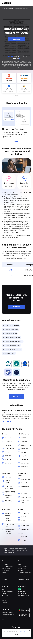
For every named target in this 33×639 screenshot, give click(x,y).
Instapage (4, 602)
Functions (4, 579)
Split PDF (23, 452)
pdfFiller (4, 594)
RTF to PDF (8, 463)
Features (4, 577)
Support (20, 575)
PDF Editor (5, 564)
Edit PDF (23, 438)
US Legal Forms (6, 596)
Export (22, 533)
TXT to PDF (8, 441)
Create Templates (26, 497)
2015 (10, 270)
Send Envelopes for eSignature (9, 487)
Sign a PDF (8, 477)
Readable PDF (25, 526)
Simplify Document (8, 519)
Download (24, 536)
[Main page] (6, 3)
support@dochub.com (7, 612)
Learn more (16, 396)
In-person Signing (10, 491)
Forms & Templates (7, 566)
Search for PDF (25, 529)
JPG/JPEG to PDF (9, 449)
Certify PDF (24, 517)
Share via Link (25, 483)
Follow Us (6, 620)
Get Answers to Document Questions (9, 531)
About (19, 564)
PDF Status (24, 493)
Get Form (16, 39)
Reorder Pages (25, 463)
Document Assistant (8, 514)
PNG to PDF (8, 445)
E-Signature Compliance (24, 572)
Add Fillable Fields (26, 445)
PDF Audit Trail (25, 513)
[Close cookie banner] (29, 630)
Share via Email (25, 486)
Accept (16, 634)
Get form (16, 307)
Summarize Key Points (9, 525)
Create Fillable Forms (25, 501)
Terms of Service (22, 566)
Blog (3, 589)
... (21, 631)
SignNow (4, 598)
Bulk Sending (8, 501)
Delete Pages (24, 466)
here (14, 552)
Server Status (5, 570)
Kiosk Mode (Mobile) (8, 496)
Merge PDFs (24, 456)
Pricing (4, 572)
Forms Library (6, 575)
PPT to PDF (8, 452)
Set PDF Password (23, 521)
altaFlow (4, 600)
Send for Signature (7, 481)
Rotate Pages (25, 459)
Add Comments (25, 479)
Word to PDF (8, 438)
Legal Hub (20, 570)
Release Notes (22, 577)
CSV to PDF (8, 456)
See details (16, 58)
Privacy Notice (22, 568)
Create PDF (24, 441)
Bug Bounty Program (24, 579)
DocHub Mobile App (7, 591)
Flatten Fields (24, 449)
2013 (10, 275)
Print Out (23, 540)
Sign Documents (6, 568)
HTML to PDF (9, 459)
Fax (22, 490)
